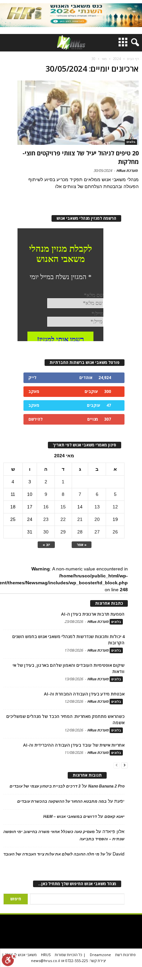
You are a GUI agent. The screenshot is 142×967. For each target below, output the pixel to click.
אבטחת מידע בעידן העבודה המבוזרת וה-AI (84, 694)
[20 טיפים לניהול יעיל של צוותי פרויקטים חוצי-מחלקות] (78, 113)
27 (97, 531)
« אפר (82, 544)
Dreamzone (100, 954)
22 (63, 519)
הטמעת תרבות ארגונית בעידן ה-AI (92, 614)
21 (80, 519)
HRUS (46, 954)
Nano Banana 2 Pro (106, 786)
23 (46, 519)
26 (115, 531)
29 (63, 531)
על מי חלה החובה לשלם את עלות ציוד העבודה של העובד (54, 854)
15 (63, 506)
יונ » (46, 544)
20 (97, 519)
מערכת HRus (127, 170)
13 (97, 506)
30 (46, 531)
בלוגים (130, 142)
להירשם (35, 419)
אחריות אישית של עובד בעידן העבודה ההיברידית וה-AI (73, 745)
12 (115, 506)
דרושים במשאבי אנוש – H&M (70, 816)
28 (80, 531)
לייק (32, 377)
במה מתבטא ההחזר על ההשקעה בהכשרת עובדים (62, 801)
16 (46, 506)
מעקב (33, 391)
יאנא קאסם (114, 816)
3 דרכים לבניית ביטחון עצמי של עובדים (45, 786)
